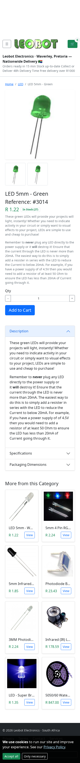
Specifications (21, 453)
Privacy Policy (54, 747)
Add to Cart (20, 310)
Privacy (9, 30)
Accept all (11, 756)
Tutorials (10, 3)
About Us (10, 10)
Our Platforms (15, 24)
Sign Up (73, 17)
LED (20, 84)
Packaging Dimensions (28, 464)
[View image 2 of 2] (37, 174)
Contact (9, 17)
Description (19, 331)
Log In (60, 17)
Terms (25, 30)
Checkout (41, 17)
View (29, 535)
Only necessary (35, 756)
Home (9, 84)
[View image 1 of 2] (15, 174)
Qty (8, 290)
